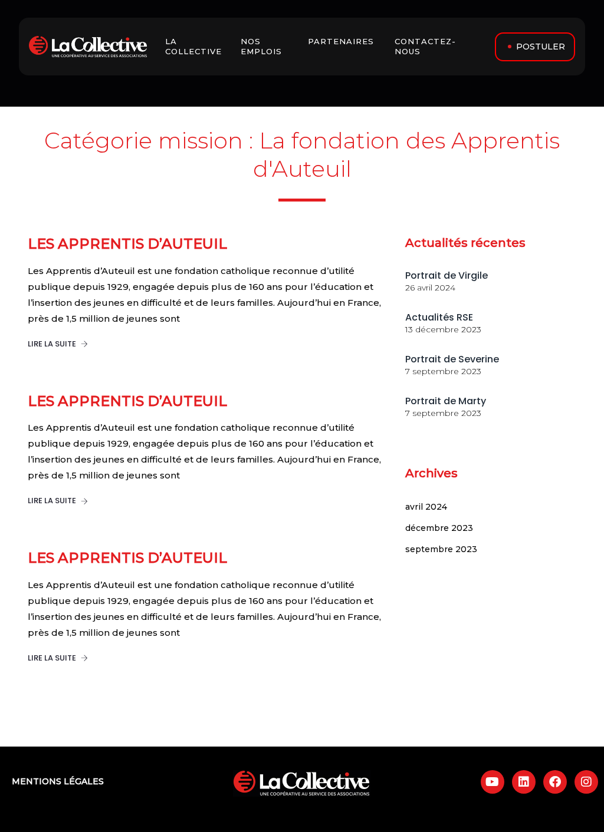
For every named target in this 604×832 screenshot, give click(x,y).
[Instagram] (586, 782)
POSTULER (540, 46)
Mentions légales (58, 781)
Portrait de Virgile (446, 275)
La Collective (195, 46)
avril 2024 (426, 506)
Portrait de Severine (452, 359)
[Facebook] (555, 782)
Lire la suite (53, 343)
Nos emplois (263, 46)
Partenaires (342, 41)
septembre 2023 (441, 549)
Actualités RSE (439, 317)
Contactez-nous (425, 46)
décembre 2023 (439, 528)
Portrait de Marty (445, 401)
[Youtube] (492, 782)
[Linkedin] (524, 782)
